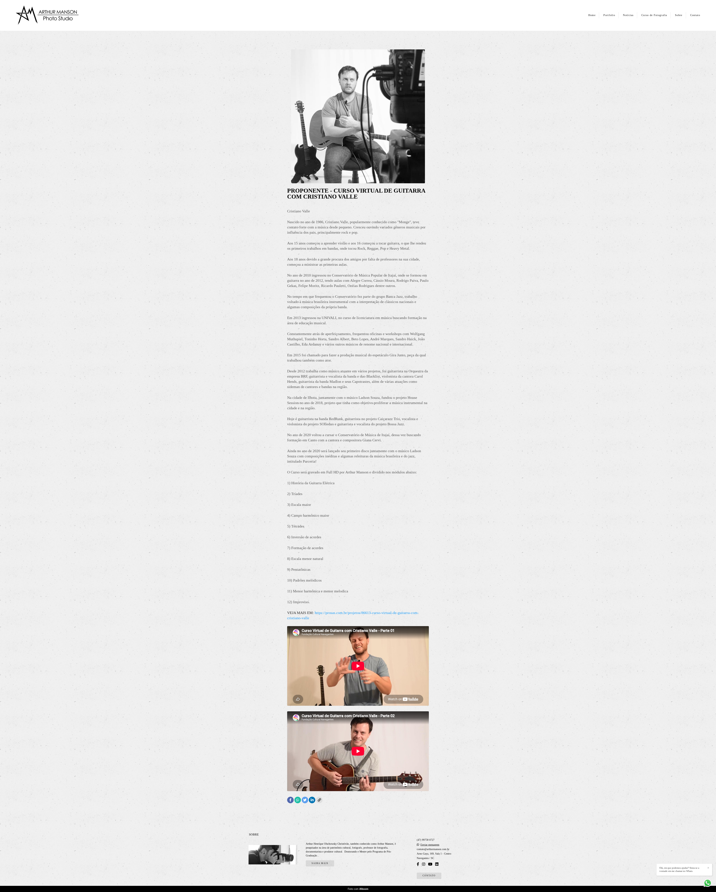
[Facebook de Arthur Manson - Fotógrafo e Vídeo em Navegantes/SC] (418, 864)
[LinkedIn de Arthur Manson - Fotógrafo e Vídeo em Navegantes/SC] (437, 864)
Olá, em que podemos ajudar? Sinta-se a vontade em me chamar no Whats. (679, 869)
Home (592, 15)
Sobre (678, 15)
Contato (695, 15)
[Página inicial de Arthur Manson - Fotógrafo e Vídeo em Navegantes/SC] (47, 15)
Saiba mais (320, 863)
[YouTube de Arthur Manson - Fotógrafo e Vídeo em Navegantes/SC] (430, 864)
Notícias (628, 15)
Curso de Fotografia (654, 15)
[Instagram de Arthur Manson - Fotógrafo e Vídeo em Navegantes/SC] (423, 864)
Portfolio (609, 15)
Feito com (358, 889)
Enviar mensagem (429, 845)
